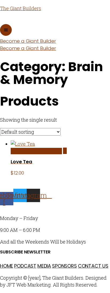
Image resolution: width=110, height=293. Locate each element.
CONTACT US (93, 266)
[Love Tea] (65, 151)
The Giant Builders (20, 8)
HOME (6, 266)
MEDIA (44, 266)
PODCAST (25, 266)
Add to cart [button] (36, 151)
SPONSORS (64, 266)
